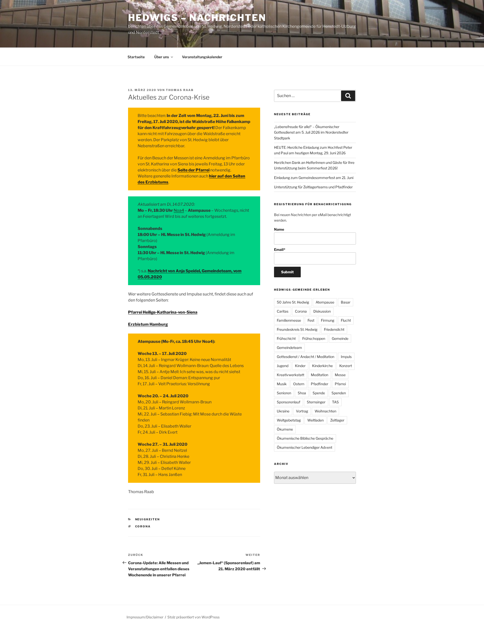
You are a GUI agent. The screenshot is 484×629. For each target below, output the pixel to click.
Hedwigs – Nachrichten (197, 17)
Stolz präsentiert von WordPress (193, 617)
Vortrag (302, 411)
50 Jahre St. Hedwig (293, 302)
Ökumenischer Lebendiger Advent (304, 447)
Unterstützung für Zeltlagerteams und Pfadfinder (313, 187)
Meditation (319, 375)
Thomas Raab (180, 90)
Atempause (325, 302)
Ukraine (283, 411)
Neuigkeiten (147, 519)
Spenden (338, 393)
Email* (279, 249)
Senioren (284, 393)
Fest (311, 320)
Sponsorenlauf (288, 402)
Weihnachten (325, 411)
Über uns (161, 57)
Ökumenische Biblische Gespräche (305, 438)
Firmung (327, 320)
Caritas (282, 311)
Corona (143, 526)
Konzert (345, 366)
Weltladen (315, 420)
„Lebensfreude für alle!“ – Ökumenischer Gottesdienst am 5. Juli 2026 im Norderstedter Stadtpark (311, 132)
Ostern (298, 384)
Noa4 (179, 210)
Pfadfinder (319, 384)
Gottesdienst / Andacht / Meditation (305, 356)
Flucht (346, 320)
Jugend (282, 366)
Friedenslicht (334, 329)
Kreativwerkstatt (290, 375)
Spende (319, 393)
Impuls (346, 356)
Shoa (302, 393)
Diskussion (322, 311)
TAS (335, 402)
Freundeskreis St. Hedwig (297, 329)
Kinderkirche (322, 366)
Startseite (136, 57)
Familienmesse (289, 320)
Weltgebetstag (289, 420)
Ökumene (285, 429)
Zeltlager (337, 420)
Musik (282, 384)
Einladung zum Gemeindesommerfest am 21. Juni (313, 177)
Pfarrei (340, 384)
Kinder (300, 366)
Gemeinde (340, 338)
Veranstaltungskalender (202, 57)
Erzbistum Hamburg (148, 324)
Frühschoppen (313, 338)
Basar (345, 302)
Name (279, 229)
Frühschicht (286, 338)
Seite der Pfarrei (193, 170)
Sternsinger (316, 402)
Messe (340, 375)
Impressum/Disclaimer (145, 617)
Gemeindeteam (289, 347)
